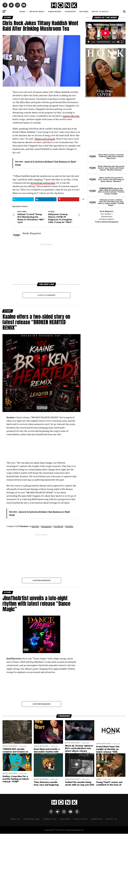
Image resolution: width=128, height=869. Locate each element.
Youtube (69, 526)
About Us (15, 819)
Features (83, 11)
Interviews (70, 11)
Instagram (46, 526)
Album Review (54, 11)
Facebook (58, 526)
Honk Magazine (31, 233)
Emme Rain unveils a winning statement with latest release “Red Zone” (111, 156)
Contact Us (111, 819)
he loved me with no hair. (42, 182)
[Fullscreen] (122, 42)
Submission (96, 819)
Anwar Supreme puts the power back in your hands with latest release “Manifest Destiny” (111, 168)
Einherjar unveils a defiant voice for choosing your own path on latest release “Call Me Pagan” (111, 202)
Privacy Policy (80, 819)
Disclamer (64, 819)
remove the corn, (71, 115)
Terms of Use (49, 819)
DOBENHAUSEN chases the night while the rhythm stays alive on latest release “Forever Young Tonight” (111, 191)
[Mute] (118, 42)
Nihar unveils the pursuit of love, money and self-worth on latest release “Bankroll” (111, 179)
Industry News (36, 11)
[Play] (89, 42)
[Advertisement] (46, 263)
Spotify (35, 526)
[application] (106, 33)
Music (22, 11)
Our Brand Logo (31, 819)
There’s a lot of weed (44, 138)
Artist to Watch (100, 11)
